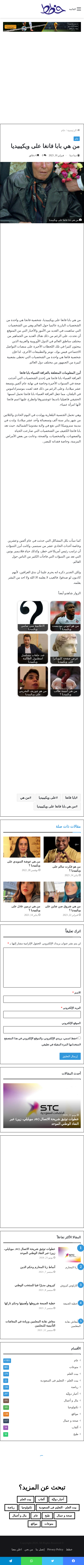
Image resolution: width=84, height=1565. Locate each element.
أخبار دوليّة (72, 1393)
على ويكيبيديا (47, 797)
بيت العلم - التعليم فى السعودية (57, 1507)
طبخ (75, 1434)
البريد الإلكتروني (71, 1007)
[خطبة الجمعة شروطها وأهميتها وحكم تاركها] (69, 1309)
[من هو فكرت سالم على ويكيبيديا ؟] (62, 849)
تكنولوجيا (73, 1407)
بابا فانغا (70, 797)
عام (63, 130)
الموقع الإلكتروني (71, 1023)
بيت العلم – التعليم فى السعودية (59, 1380)
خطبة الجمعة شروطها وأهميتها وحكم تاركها (29, 1303)
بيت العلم (72, 1373)
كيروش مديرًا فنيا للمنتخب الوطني (35, 1285)
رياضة (74, 1387)
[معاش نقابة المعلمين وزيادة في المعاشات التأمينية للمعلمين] (69, 1327)
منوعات (73, 1367)
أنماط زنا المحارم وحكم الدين (37, 1267)
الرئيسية (72, 130)
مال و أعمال (71, 1400)
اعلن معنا (17, 1549)
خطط (69, 1549)
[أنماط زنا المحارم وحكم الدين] (69, 1272)
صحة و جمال (70, 1420)
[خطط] (53, 9)
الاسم (76, 992)
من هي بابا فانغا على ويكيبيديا (56, 806)
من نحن (28, 1549)
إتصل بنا (40, 1549)
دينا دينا (73, 155)
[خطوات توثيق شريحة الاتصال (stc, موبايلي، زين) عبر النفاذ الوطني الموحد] (69, 1254)
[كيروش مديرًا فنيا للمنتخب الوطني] (69, 1291)
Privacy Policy (55, 1549)
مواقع (75, 1413)
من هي (25, 797)
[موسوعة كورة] (42, 26)
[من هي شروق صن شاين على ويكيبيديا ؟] (62, 892)
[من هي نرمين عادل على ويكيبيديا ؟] (21, 892)
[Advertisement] (42, 78)
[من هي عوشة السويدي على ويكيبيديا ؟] (21, 847)
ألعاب (75, 1427)
